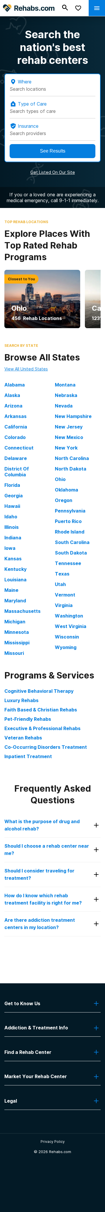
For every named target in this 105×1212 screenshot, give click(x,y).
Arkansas (15, 416)
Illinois (11, 527)
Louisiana (15, 580)
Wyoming (65, 647)
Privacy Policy (53, 1141)
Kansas (13, 559)
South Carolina (72, 542)
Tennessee (68, 563)
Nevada (64, 406)
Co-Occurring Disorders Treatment (45, 747)
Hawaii (12, 506)
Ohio (60, 479)
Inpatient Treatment (28, 756)
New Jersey (69, 427)
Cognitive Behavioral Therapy (39, 691)
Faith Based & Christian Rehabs (40, 710)
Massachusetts (22, 611)
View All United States (26, 368)
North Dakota (70, 469)
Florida (12, 485)
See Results (52, 150)
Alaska (12, 395)
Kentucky (15, 569)
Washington (69, 616)
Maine (11, 590)
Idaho (10, 517)
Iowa (9, 548)
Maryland (15, 601)
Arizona (13, 406)
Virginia (64, 605)
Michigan (14, 622)
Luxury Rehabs (21, 700)
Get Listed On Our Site (52, 172)
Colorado (15, 437)
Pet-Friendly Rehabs (27, 719)
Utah (60, 584)
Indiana (12, 538)
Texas (62, 574)
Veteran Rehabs (23, 738)
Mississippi (16, 643)
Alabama (14, 385)
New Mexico (69, 437)
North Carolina (72, 458)
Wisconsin (67, 637)
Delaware (15, 458)
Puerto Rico (68, 521)
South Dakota (71, 553)
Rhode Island (69, 532)
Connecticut (19, 448)
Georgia (13, 496)
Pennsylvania (70, 511)
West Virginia (70, 626)
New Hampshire (73, 416)
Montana (65, 385)
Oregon (63, 500)
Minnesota (16, 632)
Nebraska (66, 395)
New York (66, 448)
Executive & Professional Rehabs (42, 728)
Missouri (14, 653)
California (15, 427)
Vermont (65, 595)
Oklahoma (66, 490)
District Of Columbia (16, 472)
